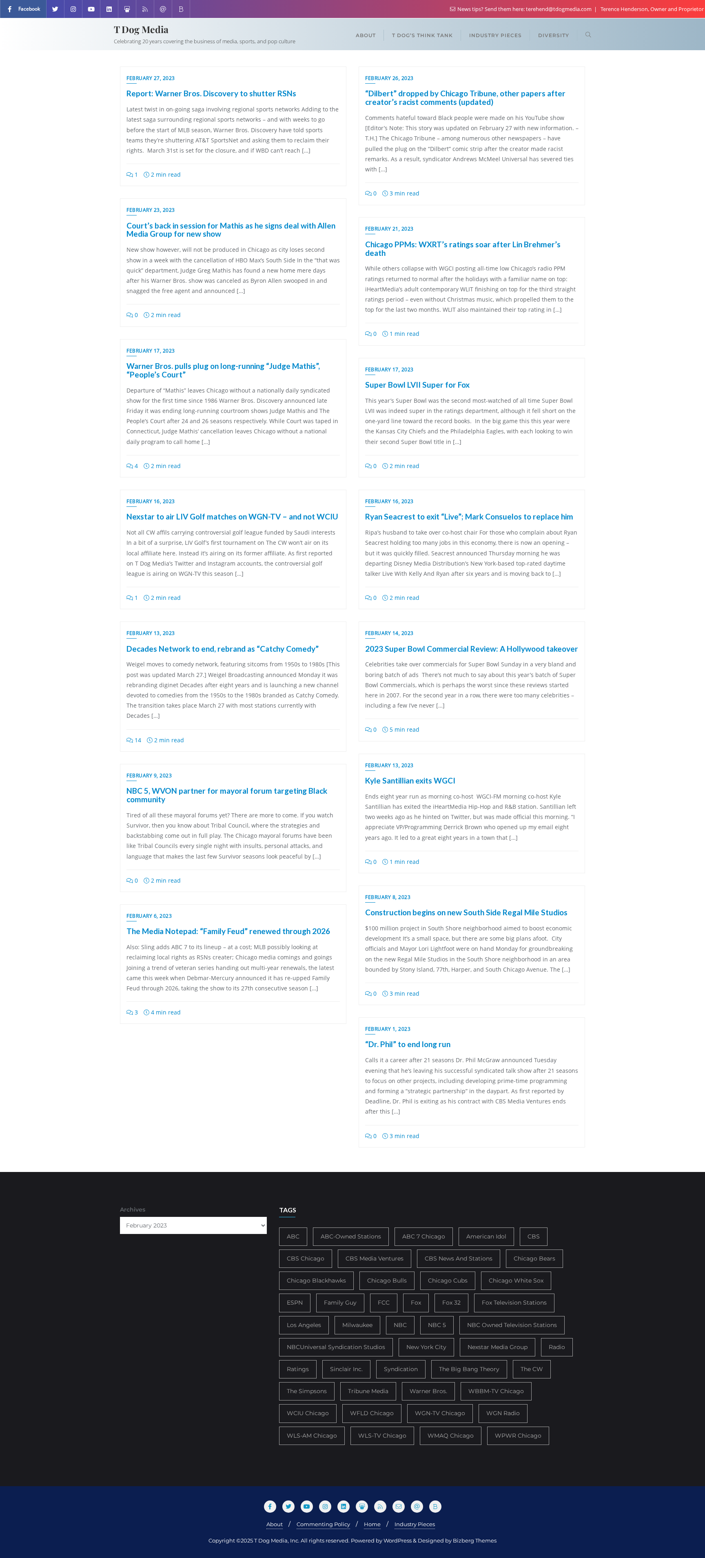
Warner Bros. (428, 1391)
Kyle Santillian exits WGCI (410, 780)
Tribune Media (368, 1391)
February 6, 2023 (149, 915)
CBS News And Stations (458, 1258)
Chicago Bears (534, 1258)
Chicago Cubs (448, 1280)
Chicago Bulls (387, 1280)
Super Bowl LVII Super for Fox (417, 384)
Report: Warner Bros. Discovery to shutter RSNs (211, 93)
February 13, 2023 (150, 633)
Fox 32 (451, 1302)
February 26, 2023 (389, 78)
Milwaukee (357, 1325)
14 (137, 740)
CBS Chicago (305, 1258)
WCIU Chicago (308, 1413)
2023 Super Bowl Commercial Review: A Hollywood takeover (471, 648)
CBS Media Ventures (374, 1258)
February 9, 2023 (149, 775)
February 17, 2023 (150, 350)
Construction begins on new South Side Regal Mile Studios (466, 912)
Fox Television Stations (514, 1302)
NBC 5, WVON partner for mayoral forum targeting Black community (226, 795)
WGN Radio (503, 1413)
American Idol (486, 1236)
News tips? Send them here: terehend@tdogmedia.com (524, 9)
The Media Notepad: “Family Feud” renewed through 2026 (228, 931)
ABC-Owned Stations (351, 1236)
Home (372, 1524)
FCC (384, 1302)
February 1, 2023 (387, 1028)
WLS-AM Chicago (312, 1435)
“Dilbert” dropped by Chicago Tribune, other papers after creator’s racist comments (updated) (465, 98)
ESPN (295, 1302)
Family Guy (340, 1302)
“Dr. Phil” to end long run (407, 1044)
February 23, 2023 (150, 209)
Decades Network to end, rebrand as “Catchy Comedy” (222, 648)
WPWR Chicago (518, 1435)
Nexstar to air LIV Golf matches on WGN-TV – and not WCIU (232, 516)
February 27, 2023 (150, 78)
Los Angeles (304, 1325)
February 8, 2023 (387, 897)
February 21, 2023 (389, 228)
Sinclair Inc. (346, 1369)
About (274, 1524)
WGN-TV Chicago (440, 1413)
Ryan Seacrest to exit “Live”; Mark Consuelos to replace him (469, 516)
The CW (532, 1369)
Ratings (298, 1369)
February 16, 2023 (389, 501)
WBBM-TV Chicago (496, 1391)
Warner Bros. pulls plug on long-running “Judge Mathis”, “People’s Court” (223, 370)
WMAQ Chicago (451, 1435)
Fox (416, 1302)
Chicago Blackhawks (316, 1280)
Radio (557, 1347)
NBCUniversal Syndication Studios (336, 1347)
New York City (426, 1347)
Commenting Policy (323, 1524)
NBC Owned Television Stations (512, 1325)
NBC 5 (437, 1325)
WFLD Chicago (372, 1413)
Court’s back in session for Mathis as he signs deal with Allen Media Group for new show (230, 230)
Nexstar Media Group (498, 1347)
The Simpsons (307, 1391)
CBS (534, 1236)
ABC (293, 1236)
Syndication (401, 1369)
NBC (400, 1325)
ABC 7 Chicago (423, 1236)
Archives (132, 1209)
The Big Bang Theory (469, 1369)
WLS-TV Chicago (382, 1435)
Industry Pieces (415, 1524)
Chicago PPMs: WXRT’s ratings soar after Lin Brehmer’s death (463, 248)
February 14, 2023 (389, 633)
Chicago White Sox (516, 1280)
